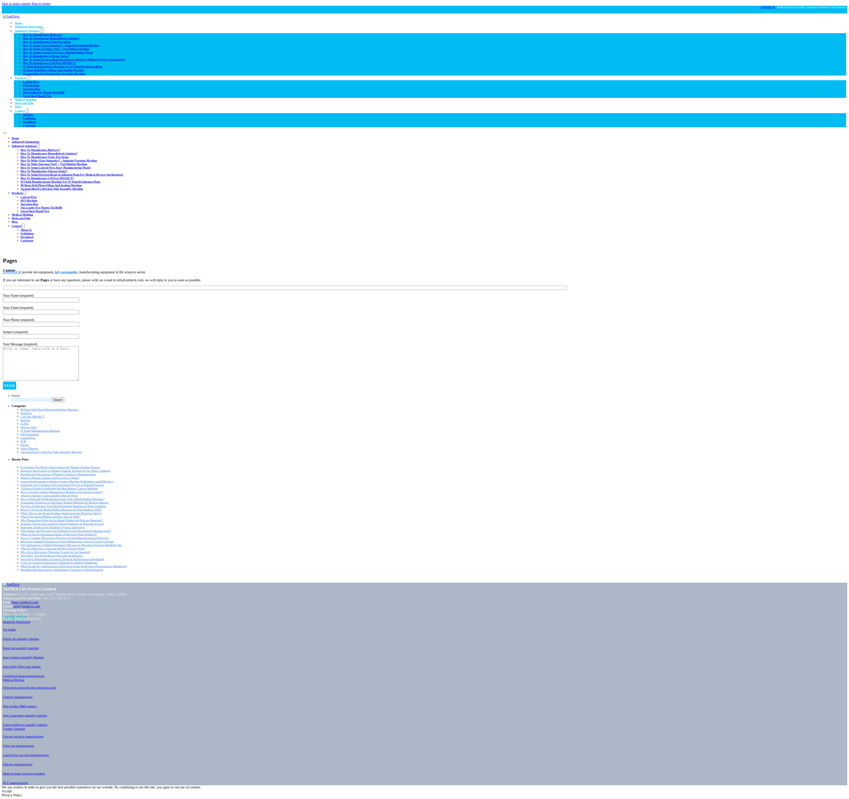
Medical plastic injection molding (24, 773)
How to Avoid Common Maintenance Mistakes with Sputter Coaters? (62, 492)
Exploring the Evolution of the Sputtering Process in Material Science (62, 485)
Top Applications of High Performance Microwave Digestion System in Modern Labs (71, 545)
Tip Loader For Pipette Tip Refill (43, 92)
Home (19, 23)
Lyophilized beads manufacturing (23, 676)
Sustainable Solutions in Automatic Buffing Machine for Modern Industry (65, 502)
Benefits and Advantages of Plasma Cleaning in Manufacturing (58, 474)
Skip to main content (16, 4)
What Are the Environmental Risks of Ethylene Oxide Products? (59, 534)
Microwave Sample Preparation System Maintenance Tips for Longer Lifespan (67, 541)
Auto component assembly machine (25, 715)
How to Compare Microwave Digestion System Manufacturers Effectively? (65, 538)
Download (29, 122)
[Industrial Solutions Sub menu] (42, 31)
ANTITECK (768, 7)
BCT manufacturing (15, 783)
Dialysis (25, 420)
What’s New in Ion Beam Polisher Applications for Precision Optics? (61, 513)
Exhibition (29, 118)
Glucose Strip (29, 427)
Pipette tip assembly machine (21, 639)
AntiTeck (26, 413)
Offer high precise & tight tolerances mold (29, 687)
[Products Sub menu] (28, 78)
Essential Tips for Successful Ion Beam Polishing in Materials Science (62, 523)
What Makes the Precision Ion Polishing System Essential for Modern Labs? (66, 531)
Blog (18, 106)
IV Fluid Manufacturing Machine (40, 430)
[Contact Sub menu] (27, 110)
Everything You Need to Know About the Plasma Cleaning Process (60, 467)
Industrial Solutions (27, 30)
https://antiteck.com (24, 602)
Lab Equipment (30, 434)
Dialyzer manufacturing (18, 764)
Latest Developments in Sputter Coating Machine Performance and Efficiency (67, 481)
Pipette (25, 445)
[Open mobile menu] (4, 132)
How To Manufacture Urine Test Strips (47, 42)
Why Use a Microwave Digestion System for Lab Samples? (55, 552)
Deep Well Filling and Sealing (22, 666)
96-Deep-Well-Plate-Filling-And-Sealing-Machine (53, 70)
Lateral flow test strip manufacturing (26, 755)
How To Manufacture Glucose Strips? (46, 56)
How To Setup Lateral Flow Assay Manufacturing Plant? (58, 52)
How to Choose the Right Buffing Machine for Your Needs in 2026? (61, 509)
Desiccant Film (24, 103)
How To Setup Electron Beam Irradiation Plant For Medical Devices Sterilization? (74, 59)
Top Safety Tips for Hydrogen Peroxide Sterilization (52, 555)
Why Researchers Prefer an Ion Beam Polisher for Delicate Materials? (62, 520)
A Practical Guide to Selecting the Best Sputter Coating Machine (59, 488)
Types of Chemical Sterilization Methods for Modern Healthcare (59, 562)
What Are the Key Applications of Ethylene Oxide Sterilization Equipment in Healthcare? (74, 566)
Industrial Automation (29, 26)
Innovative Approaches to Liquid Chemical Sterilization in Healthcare (62, 559)
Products (20, 78)
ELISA (25, 423)
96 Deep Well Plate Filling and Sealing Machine (49, 409)
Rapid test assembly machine (21, 648)
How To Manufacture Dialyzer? (42, 34)
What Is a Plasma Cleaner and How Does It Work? (50, 477)
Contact (20, 110)
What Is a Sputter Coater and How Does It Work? (49, 495)
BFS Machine (31, 85)
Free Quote (14, 618)
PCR (23, 441)
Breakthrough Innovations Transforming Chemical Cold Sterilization (62, 569)
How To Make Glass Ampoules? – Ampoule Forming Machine (61, 45)
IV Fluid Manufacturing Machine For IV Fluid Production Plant (62, 66)
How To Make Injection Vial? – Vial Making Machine (56, 49)
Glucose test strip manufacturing (23, 736)
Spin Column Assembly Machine (23, 657)
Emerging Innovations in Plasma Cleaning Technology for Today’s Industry (66, 470)
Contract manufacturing (18, 697)
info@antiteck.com (26, 606)
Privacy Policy (34, 618)
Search (16, 395)
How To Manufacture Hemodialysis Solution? (51, 38)
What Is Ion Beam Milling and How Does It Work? (50, 516)
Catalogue (29, 125)
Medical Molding (25, 99)
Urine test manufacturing (18, 746)
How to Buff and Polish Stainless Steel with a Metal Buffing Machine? (63, 499)
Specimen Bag (31, 89)
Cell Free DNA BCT (32, 416)
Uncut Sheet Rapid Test (37, 96)
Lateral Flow (31, 82)
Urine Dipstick (29, 448)
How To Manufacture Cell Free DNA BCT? (49, 63)
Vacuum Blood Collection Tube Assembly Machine (54, 73)
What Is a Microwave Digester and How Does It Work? (53, 548)
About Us (28, 114)
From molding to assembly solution (25, 725)
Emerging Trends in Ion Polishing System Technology (53, 527)
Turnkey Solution (14, 729)
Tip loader (9, 629)
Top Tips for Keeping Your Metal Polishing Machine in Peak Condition (63, 506)
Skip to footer (40, 4)
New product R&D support (20, 706)
